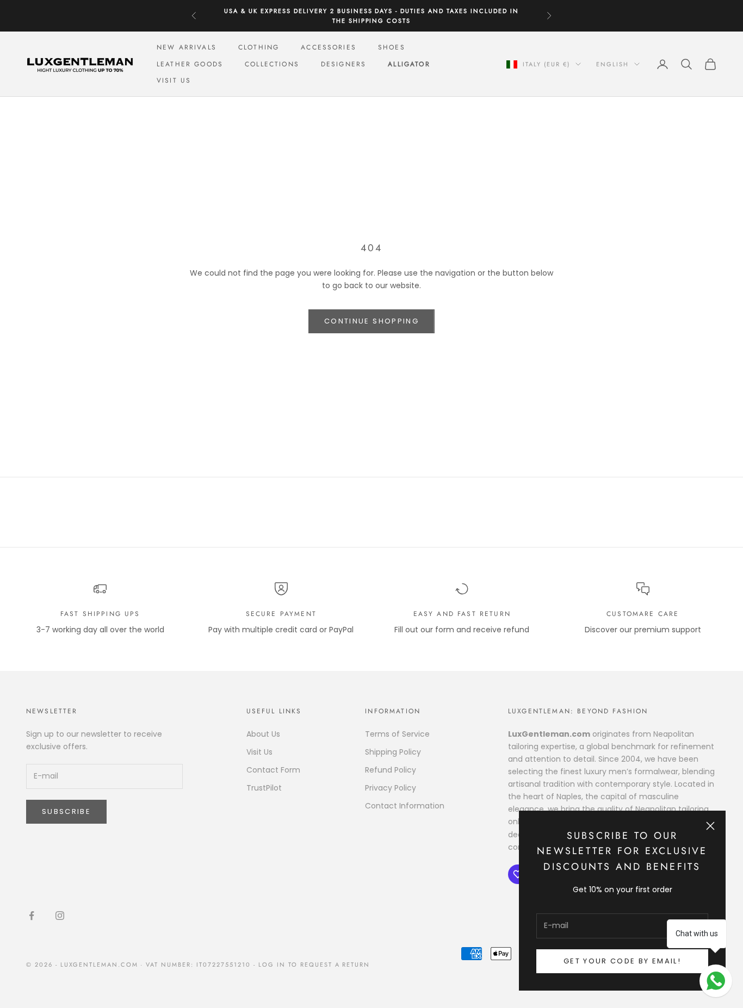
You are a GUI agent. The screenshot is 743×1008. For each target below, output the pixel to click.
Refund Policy (390, 769)
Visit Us (174, 80)
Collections (272, 64)
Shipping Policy (393, 751)
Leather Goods (190, 64)
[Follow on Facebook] (31, 915)
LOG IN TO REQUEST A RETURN (314, 964)
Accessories (328, 47)
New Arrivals (186, 47)
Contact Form (273, 769)
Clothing (258, 47)
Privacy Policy (390, 787)
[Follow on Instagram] (59, 915)
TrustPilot (264, 787)
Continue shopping (371, 321)
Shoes (391, 47)
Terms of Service (397, 734)
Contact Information (404, 805)
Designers (343, 64)
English (612, 64)
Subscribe (66, 811)
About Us (263, 734)
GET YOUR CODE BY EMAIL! (622, 961)
